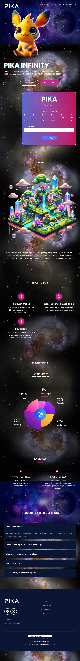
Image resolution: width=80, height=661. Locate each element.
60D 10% (34, 119)
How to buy (47, 605)
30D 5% (25, 119)
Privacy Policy (10, 619)
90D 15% (43, 119)
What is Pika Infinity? (15, 526)
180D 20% (52, 119)
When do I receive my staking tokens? (22, 554)
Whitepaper (29, 83)
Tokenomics (52, 4)
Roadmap (61, 4)
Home (41, 4)
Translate (46, 639)
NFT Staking (49, 83)
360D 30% (72, 119)
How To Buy (68, 4)
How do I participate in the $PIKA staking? (24, 545)
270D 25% (62, 119)
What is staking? (13, 563)
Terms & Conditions (12, 623)
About (46, 4)
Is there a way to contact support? (21, 573)
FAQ (75, 4)
